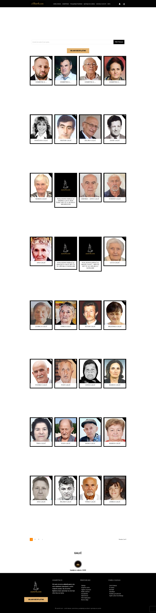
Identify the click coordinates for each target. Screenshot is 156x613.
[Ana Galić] (41, 249)
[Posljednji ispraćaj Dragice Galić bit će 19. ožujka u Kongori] (65, 249)
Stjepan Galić (115, 199)
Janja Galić (90, 385)
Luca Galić (115, 263)
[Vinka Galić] (65, 313)
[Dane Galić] (115, 127)
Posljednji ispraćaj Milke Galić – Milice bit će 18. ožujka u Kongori (90, 265)
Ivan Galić (65, 385)
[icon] (119, 4)
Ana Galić (41, 263)
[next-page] (42, 539)
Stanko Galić (41, 385)
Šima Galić (41, 443)
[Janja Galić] (90, 371)
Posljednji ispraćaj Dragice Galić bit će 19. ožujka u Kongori (66, 264)
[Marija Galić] (41, 185)
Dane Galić (115, 140)
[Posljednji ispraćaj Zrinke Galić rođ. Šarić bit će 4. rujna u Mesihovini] (65, 185)
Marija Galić (41, 199)
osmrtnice (75, 608)
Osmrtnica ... (41, 82)
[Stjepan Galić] (115, 185)
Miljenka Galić (115, 326)
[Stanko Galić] (41, 371)
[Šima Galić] (41, 430)
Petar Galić (90, 326)
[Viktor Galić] (65, 127)
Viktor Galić (66, 140)
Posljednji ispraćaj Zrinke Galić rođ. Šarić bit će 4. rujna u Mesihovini (65, 201)
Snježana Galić (41, 140)
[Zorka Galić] (115, 488)
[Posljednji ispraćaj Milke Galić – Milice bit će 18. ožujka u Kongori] (90, 249)
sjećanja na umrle (96, 608)
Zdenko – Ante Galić (90, 199)
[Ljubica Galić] (41, 313)
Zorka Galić (114, 502)
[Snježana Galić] (41, 127)
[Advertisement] (78, 23)
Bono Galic (90, 443)
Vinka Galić (65, 326)
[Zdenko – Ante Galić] (90, 185)
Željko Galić (90, 140)
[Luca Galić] (115, 249)
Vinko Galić (90, 502)
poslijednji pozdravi (84, 608)
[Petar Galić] (90, 313)
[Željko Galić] (90, 127)
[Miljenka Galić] (115, 313)
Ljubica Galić (41, 326)
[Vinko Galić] (90, 488)
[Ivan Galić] (65, 371)
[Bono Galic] (90, 430)
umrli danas (67, 608)
